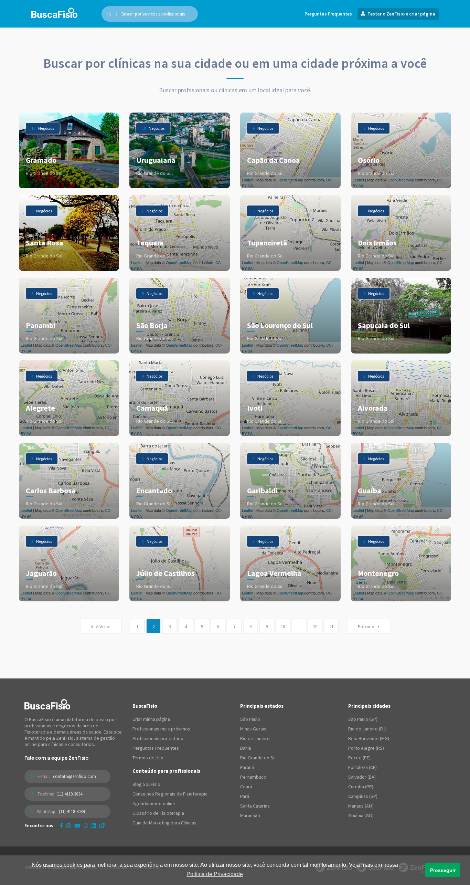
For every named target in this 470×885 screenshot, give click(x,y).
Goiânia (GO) (361, 815)
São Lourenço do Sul (280, 325)
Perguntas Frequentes (328, 14)
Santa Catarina (255, 806)
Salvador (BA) (362, 777)
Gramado (41, 160)
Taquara (150, 242)
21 (331, 627)
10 (283, 627)
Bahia (245, 748)
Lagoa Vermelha (274, 573)
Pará (244, 796)
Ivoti (255, 408)
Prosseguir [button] (443, 870)
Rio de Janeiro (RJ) (367, 729)
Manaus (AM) (361, 806)
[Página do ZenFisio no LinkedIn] (94, 825)
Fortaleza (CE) (362, 767)
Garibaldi (262, 490)
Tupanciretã (267, 242)
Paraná (247, 767)
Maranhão (250, 815)
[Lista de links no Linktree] (102, 825)
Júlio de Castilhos (165, 573)
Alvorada (373, 408)
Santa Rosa (44, 242)
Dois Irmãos (377, 242)
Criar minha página (151, 719)
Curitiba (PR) (360, 786)
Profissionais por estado (157, 738)
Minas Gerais (253, 729)
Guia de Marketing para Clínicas (164, 823)
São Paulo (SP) (362, 719)
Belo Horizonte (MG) (368, 738)
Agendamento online (153, 803)
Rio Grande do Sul (258, 758)
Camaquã (152, 408)
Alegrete (40, 408)
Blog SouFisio (146, 784)
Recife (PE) (359, 758)
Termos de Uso (147, 758)
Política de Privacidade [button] (214, 874)
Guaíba (369, 490)
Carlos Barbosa (51, 490)
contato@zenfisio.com (74, 776)
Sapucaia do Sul (384, 325)
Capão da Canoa (273, 160)
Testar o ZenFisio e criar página (400, 14)
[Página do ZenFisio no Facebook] (61, 825)
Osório (369, 160)
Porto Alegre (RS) (366, 748)
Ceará (246, 786)
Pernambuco (253, 777)
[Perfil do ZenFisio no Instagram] (68, 825)
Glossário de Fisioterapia (158, 813)
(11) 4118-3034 (69, 794)
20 (315, 627)
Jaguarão (41, 573)
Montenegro (378, 573)
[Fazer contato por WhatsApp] (86, 825)
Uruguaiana (155, 160)
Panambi (40, 325)
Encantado (154, 490)
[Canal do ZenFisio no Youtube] (77, 825)
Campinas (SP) (362, 796)
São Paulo (250, 719)
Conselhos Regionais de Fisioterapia (169, 794)
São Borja (152, 325)
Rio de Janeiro (255, 738)
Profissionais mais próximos (161, 729)
